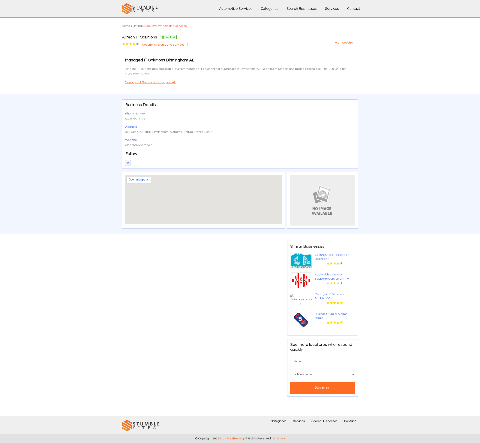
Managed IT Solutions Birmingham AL (150, 82)
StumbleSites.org (232, 438)
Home (126, 25)
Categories (269, 9)
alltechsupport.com (138, 145)
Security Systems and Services (165, 25)
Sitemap (279, 438)
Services (332, 9)
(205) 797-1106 (135, 118)
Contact (353, 9)
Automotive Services (235, 9)
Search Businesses (302, 9)
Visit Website (344, 42)
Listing (137, 25)
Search (322, 388)
